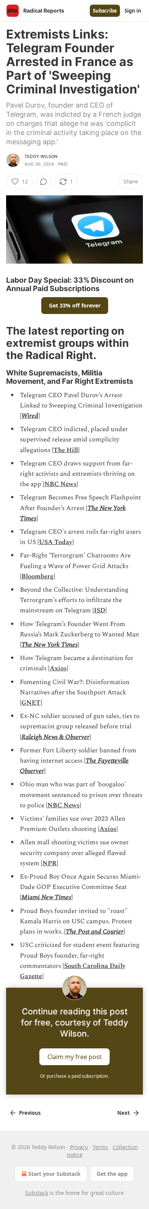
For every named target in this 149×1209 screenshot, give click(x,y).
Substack (36, 1192)
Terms (100, 1147)
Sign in (133, 10)
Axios (58, 668)
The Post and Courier (94, 932)
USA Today (55, 542)
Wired (29, 416)
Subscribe (105, 10)
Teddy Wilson (40, 156)
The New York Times (49, 645)
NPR (49, 863)
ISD (99, 610)
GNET (30, 703)
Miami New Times (46, 897)
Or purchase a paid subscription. (74, 1076)
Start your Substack (54, 1173)
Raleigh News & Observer (55, 737)
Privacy (79, 1147)
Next (123, 1112)
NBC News (60, 484)
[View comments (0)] (43, 181)
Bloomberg (37, 576)
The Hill (65, 450)
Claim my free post (74, 1057)
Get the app (112, 1173)
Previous (29, 1112)
